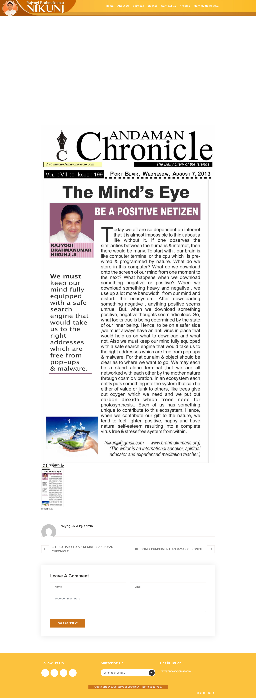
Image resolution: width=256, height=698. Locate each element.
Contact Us (168, 6)
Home (110, 6)
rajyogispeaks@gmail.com (176, 671)
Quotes (152, 6)
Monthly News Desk (206, 6)
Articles (185, 6)
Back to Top (203, 692)
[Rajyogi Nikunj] (38, 8)
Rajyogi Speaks (127, 687)
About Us (123, 6)
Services (138, 6)
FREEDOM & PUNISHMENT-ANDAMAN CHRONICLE (168, 549)
